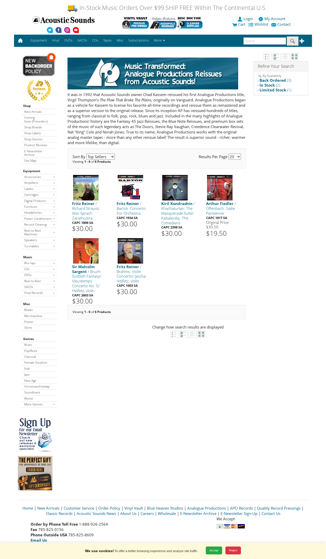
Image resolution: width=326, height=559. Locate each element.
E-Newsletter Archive (33, 153)
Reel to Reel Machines (32, 232)
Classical (30, 357)
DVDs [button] (68, 40)
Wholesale (167, 513)
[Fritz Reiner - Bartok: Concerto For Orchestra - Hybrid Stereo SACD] (130, 187)
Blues (28, 345)
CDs (27, 269)
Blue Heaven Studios (165, 508)
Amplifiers (31, 183)
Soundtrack (32, 392)
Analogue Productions (206, 508)
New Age (30, 380)
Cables (28, 189)
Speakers (30, 240)
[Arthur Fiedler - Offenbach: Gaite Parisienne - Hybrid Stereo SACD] (220, 187)
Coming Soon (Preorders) (36, 119)
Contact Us (271, 513)
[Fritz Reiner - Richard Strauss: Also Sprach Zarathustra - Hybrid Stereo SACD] (86, 187)
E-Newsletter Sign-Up (239, 513)
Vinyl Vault (133, 508)
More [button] (158, 40)
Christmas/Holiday (37, 386)
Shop (27, 106)
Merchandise (33, 316)
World (28, 398)
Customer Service (79, 508)
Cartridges (31, 195)
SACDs (28, 287)
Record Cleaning (35, 224)
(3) (275, 80)
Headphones (33, 212)
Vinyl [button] (55, 40)
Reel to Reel (32, 281)
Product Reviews (35, 145)
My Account (274, 18)
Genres (28, 339)
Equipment (31, 171)
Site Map (30, 160)
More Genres (33, 404)
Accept (214, 550)
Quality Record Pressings (279, 508)
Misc (26, 304)
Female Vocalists (35, 362)
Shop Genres (33, 139)
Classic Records (59, 513)
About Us (128, 513)
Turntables (31, 246)
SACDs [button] (82, 40)
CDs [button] (95, 40)
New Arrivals (33, 112)
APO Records (241, 508)
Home (27, 508)
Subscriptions (138, 40)
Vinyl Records (33, 293)
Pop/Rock (30, 351)
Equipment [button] (39, 40)
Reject (233, 550)
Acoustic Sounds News (96, 513)
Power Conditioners (38, 218)
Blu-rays (30, 263)
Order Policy (109, 508)
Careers (147, 513)
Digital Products (35, 201)
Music (27, 257)
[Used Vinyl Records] (135, 22)
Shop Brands (33, 127)
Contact (284, 24)
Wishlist (261, 24)
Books (28, 310)
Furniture (30, 206)
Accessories (32, 177)
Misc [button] (120, 40)
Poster (28, 322)
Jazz (27, 374)
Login (248, 18)
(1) (275, 89)
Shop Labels (32, 133)
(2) (270, 85)
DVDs (28, 275)
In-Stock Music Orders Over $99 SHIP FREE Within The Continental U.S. (172, 8)
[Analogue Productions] (163, 22)
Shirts (28, 327)
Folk (27, 368)
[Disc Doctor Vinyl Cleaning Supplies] (191, 22)
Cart (241, 24)
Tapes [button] (107, 40)
